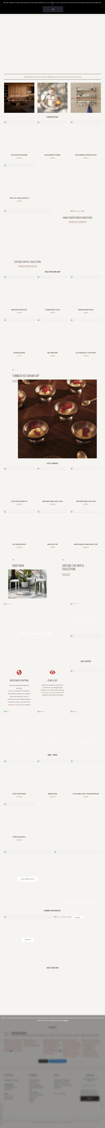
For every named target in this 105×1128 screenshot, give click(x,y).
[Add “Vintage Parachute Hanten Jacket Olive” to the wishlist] (98, 513)
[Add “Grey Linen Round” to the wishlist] (65, 321)
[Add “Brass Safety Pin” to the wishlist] (65, 513)
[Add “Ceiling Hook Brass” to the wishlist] (31, 321)
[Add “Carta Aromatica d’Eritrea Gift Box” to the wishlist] (98, 123)
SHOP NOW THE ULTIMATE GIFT (77, 222)
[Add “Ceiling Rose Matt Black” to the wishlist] (65, 278)
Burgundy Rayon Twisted (86, 310)
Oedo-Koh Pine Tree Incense (19, 155)
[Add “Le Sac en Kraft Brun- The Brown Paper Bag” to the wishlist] (98, 762)
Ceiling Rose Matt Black (52, 310)
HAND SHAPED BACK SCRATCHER (77, 217)
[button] (6, 45)
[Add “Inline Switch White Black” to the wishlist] (31, 278)
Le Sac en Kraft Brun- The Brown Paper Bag (86, 794)
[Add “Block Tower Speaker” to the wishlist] (31, 762)
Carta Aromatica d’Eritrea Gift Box (86, 155)
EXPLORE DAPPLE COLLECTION (27, 261)
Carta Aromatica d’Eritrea (52, 155)
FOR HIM (77, 917)
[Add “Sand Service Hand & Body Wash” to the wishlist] (98, 470)
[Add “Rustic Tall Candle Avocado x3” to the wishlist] (31, 166)
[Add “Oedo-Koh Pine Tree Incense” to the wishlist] (31, 123)
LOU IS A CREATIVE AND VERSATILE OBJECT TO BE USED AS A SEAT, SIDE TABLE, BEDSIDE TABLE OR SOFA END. (27, 573)
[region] (52, 45)
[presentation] (5, 136)
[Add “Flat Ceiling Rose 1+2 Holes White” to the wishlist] (98, 321)
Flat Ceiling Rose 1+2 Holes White (86, 353)
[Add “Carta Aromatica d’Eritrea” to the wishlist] (65, 123)
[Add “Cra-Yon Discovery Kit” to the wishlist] (31, 513)
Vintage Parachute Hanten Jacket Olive (86, 544)
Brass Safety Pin (52, 544)
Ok (53, 9)
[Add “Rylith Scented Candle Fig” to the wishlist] (31, 470)
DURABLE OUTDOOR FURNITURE (27, 266)
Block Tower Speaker (19, 794)
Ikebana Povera (52, 794)
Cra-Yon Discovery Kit (19, 544)
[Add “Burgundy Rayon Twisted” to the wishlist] (98, 278)
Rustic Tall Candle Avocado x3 (19, 198)
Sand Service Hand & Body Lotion (52, 501)
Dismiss (65, 1020)
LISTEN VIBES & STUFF (28, 879)
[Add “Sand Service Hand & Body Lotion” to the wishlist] (65, 470)
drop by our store (48, 692)
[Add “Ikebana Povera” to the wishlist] (65, 762)
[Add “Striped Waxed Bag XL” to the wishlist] (31, 805)
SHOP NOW (16, 380)
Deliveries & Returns (14, 705)
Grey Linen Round (52, 353)
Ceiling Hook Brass (19, 353)
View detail (19, 729)
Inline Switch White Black (19, 310)
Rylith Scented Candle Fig (19, 501)
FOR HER (27, 939)
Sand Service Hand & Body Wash (86, 501)
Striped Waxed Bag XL (19, 837)
